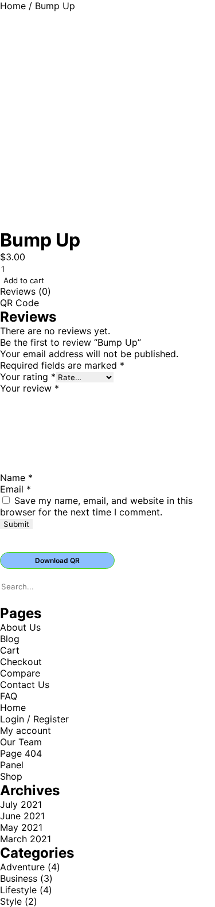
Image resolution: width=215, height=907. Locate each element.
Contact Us (24, 684)
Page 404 (21, 753)
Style (11, 901)
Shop (11, 776)
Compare (20, 673)
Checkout (21, 661)
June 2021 (22, 816)
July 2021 (21, 804)
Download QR (57, 560)
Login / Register (34, 719)
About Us (20, 627)
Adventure (22, 867)
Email (15, 489)
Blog (9, 638)
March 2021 (25, 839)
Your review (29, 388)
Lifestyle (18, 890)
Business (18, 878)
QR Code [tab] (19, 302)
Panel (12, 765)
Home (13, 5)
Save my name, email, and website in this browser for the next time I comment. (96, 506)
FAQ (8, 696)
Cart (9, 650)
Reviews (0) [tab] (25, 291)
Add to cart (23, 280)
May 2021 (21, 827)
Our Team (21, 742)
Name (16, 477)
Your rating (28, 376)
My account (25, 730)
